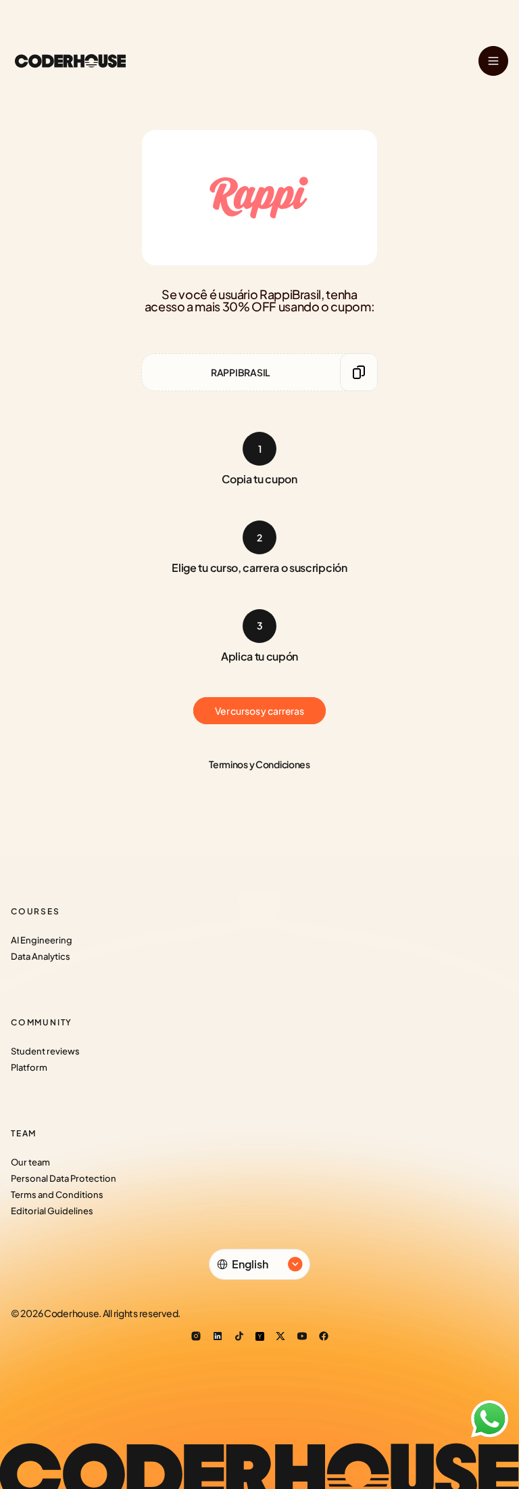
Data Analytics (40, 956)
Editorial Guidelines (52, 1210)
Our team (30, 1162)
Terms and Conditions (57, 1194)
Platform (29, 1067)
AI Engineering (41, 940)
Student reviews (45, 1051)
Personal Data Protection (63, 1178)
